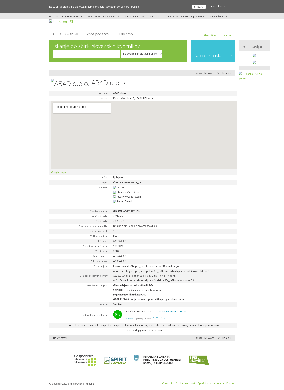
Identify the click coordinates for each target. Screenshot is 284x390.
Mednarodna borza (134, 16)
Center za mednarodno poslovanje (186, 16)
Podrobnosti (218, 6)
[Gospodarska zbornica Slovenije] (84, 360)
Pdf (218, 73)
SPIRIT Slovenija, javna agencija (103, 16)
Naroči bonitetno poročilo (173, 311)
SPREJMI (199, 6)
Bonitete (129, 318)
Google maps (58, 172)
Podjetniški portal (218, 16)
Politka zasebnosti (186, 383)
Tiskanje (226, 73)
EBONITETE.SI (158, 318)
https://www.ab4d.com (129, 196)
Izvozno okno (156, 16)
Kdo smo (126, 34)
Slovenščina (210, 34)
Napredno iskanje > (213, 55)
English (227, 34)
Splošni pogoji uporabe (211, 383)
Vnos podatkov (98, 34)
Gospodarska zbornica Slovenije (65, 16)
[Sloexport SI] (61, 21)
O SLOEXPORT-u (65, 34)
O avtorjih (167, 383)
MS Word (209, 73)
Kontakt (230, 383)
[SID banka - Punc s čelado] (254, 76)
